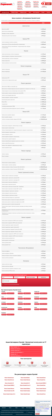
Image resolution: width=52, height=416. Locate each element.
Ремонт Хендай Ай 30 (9, 383)
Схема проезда (30, 412)
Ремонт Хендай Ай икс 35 (25, 385)
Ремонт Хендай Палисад (41, 388)
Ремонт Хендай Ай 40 (25, 383)
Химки (43, 6)
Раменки (28, 1)
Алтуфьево (35, 3)
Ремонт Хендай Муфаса (25, 388)
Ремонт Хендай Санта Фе (9, 390)
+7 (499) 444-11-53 (27, 303)
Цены (30, 12)
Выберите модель (14, 12)
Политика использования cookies (7, 414)
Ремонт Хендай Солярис (25, 390)
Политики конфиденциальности (14, 284)
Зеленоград (19, 3)
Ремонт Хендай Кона (41, 385)
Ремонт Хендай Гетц (41, 379)
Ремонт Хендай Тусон (41, 394)
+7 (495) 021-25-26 (19, 9)
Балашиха (36, 6)
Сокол (44, 1)
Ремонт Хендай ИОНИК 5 (41, 383)
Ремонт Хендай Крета (41, 377)
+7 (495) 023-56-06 (43, 309)
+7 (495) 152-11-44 (19, 2)
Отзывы (43, 12)
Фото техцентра (36, 12)
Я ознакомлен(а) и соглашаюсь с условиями (42, 411)
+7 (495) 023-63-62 (28, 4)
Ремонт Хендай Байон (25, 377)
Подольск (19, 6)
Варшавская (27, 3)
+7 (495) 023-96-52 (10, 309)
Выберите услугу (23, 12)
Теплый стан (36, 1)
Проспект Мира (27, 6)
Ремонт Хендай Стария (25, 394)
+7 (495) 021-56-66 (27, 309)
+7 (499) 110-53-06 (36, 4)
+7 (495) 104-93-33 (10, 298)
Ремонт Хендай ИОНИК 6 (9, 385)
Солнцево (19, 1)
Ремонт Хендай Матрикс (9, 388)
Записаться (4, 293)
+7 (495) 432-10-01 (19, 4)
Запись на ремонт (45, 4)
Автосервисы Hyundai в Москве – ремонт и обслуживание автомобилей (12, 412)
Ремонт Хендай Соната (41, 390)
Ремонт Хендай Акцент (9, 377)
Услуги (10, 407)
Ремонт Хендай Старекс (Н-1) (9, 394)
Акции (23, 407)
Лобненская (20, 302)
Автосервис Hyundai (5, 12)
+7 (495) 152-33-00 (28, 2)
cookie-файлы (41, 406)
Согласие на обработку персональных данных (24, 414)
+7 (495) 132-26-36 (36, 2)
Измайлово (19, 8)
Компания (4, 407)
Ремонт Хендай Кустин (9, 379)
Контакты (48, 12)
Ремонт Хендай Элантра (25, 379)
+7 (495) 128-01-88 (43, 303)
